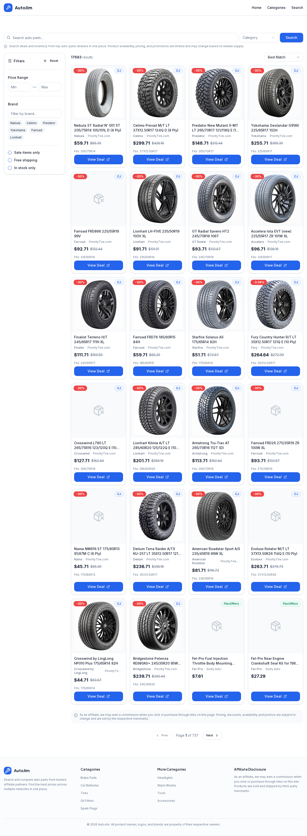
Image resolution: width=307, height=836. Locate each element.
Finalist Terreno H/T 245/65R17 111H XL (90, 339)
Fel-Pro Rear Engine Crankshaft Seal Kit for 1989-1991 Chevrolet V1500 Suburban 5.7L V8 (275, 661)
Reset (54, 61)
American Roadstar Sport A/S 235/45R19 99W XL (216, 551)
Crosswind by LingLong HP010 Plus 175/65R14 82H (96, 660)
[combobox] (259, 37)
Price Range (18, 77)
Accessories (166, 800)
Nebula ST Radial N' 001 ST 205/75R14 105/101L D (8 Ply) (97, 127)
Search (297, 8)
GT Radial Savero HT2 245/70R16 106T (210, 233)
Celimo (32, 123)
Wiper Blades (166, 785)
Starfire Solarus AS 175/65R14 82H (208, 339)
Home (256, 8)
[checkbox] (10, 152)
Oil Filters (87, 800)
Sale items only (27, 152)
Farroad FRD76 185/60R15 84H (154, 339)
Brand (13, 104)
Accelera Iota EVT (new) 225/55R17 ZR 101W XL (271, 233)
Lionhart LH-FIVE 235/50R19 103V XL (156, 233)
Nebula (15, 123)
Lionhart (16, 137)
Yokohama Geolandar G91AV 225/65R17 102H (275, 127)
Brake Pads (89, 777)
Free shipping (25, 160)
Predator (49, 123)
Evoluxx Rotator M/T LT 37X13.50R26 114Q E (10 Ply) (274, 551)
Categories (276, 8)
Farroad (36, 130)
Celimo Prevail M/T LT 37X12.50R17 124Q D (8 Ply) (155, 127)
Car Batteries (90, 785)
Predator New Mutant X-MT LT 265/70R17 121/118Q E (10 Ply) (215, 128)
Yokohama (17, 130)
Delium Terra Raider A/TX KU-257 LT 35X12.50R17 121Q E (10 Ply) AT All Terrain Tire (157, 551)
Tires (84, 793)
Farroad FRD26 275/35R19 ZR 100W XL (275, 445)
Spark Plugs (89, 808)
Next (209, 735)
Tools (161, 793)
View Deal (96, 159)
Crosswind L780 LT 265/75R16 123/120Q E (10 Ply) (95, 445)
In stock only (24, 168)
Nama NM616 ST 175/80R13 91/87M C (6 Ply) (97, 551)
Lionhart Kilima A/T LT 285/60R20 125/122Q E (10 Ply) (154, 445)
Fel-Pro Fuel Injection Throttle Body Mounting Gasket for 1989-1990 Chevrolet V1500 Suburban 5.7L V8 (214, 661)
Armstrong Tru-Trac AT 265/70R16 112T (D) (211, 445)
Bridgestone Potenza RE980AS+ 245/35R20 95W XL (155, 661)
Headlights (165, 777)
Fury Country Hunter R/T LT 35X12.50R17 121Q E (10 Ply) (273, 339)
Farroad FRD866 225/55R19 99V (96, 233)
